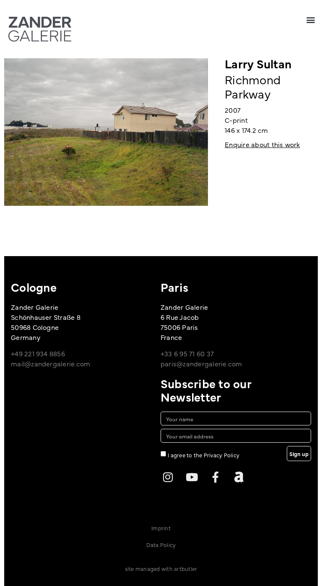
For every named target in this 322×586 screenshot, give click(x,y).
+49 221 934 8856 (38, 353)
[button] (311, 19)
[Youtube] (191, 477)
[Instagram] (168, 477)
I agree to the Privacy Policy (203, 455)
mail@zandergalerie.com (50, 363)
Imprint (161, 528)
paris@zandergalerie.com (201, 363)
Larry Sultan (258, 63)
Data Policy (161, 544)
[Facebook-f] (215, 477)
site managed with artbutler (161, 568)
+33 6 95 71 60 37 (187, 353)
